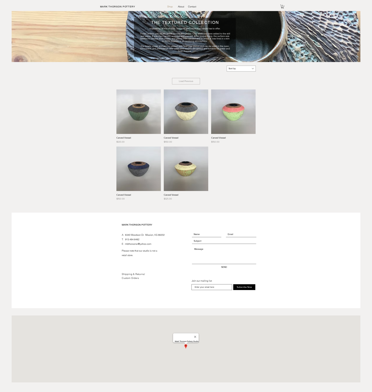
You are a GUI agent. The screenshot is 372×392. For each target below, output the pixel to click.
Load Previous (186, 81)
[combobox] (241, 68)
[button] (282, 6)
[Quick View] (138, 111)
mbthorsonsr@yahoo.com (138, 243)
